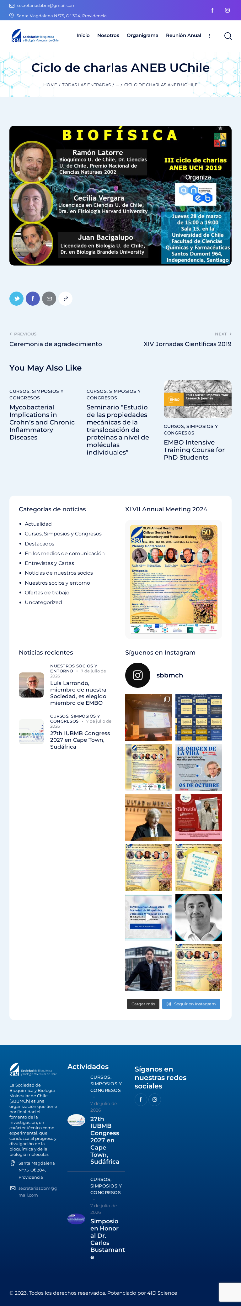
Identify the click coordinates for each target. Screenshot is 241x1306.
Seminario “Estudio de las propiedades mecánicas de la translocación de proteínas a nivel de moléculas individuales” (118, 429)
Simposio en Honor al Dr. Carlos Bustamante (107, 1239)
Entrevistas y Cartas (49, 563)
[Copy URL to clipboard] (65, 299)
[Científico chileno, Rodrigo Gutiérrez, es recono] (148, 967)
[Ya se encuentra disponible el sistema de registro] (198, 967)
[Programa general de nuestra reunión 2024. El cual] (198, 717)
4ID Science (162, 1293)
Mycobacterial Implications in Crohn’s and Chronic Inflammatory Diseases (42, 422)
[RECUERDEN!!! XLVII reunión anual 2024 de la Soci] (148, 867)
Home (50, 84)
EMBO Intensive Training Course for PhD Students (194, 450)
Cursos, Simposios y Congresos (36, 394)
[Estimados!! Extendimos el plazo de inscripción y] (198, 867)
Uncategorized (43, 602)
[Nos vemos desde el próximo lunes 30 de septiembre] (148, 767)
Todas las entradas (86, 84)
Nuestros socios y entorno (57, 583)
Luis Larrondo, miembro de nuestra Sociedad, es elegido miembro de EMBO (78, 693)
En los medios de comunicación (65, 553)
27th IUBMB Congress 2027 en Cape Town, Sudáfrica (80, 740)
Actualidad (38, 524)
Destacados (39, 544)
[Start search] (228, 36)
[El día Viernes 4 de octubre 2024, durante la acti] (198, 767)
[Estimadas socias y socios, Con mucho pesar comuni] (148, 817)
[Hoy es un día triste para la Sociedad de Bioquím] (198, 917)
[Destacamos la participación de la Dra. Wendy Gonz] (148, 717)
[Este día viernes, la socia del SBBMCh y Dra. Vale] (198, 817)
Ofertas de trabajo (47, 593)
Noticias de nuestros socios (59, 573)
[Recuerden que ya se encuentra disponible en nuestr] (148, 917)
